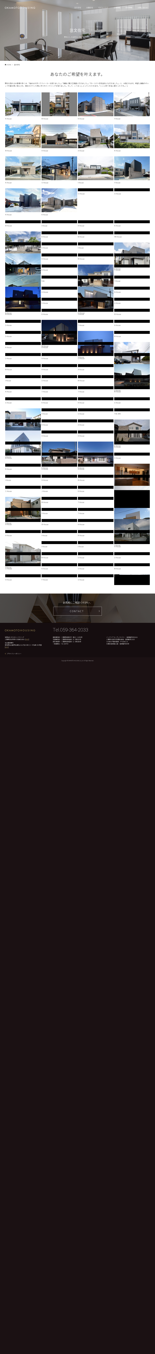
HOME (9, 64)
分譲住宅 (89, 7)
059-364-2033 (74, 629)
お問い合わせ (143, 7)
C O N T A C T (76, 611)
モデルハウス (103, 7)
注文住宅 (77, 7)
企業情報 (117, 7)
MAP (27, 639)
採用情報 (129, 7)
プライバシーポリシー (14, 654)
